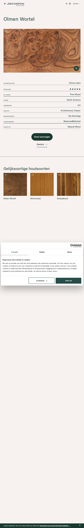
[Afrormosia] (42, 186)
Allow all (68, 280)
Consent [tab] (14, 252)
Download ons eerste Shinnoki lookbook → (55, 526)
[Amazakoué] (68, 186)
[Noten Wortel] (15, 186)
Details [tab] (42, 252)
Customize (40, 280)
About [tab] (69, 252)
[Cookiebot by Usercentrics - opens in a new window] (71, 245)
